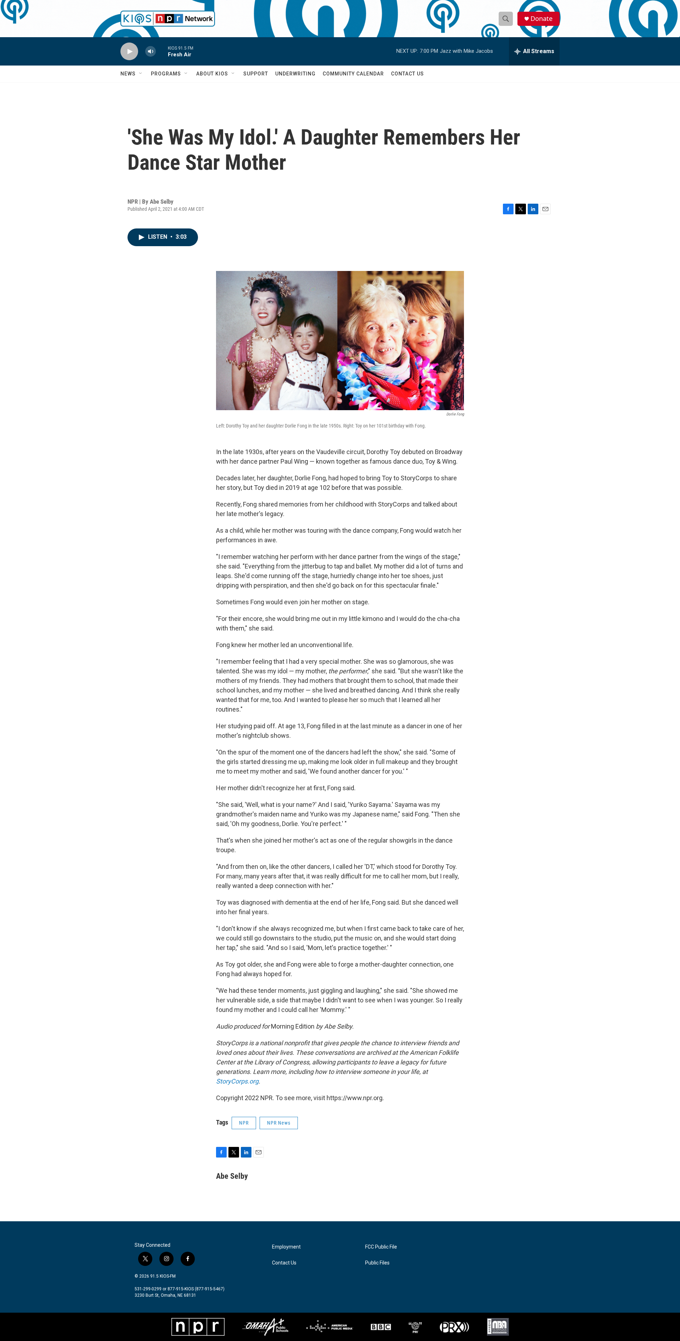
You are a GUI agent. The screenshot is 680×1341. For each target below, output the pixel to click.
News (128, 74)
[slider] (162, 51)
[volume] (150, 52)
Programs (166, 74)
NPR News (278, 1123)
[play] (129, 51)
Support (255, 74)
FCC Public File (381, 1247)
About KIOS (212, 74)
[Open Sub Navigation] (141, 74)
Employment (286, 1247)
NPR (244, 1123)
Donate (541, 18)
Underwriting (295, 74)
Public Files (377, 1263)
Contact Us (407, 74)
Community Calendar (353, 74)
